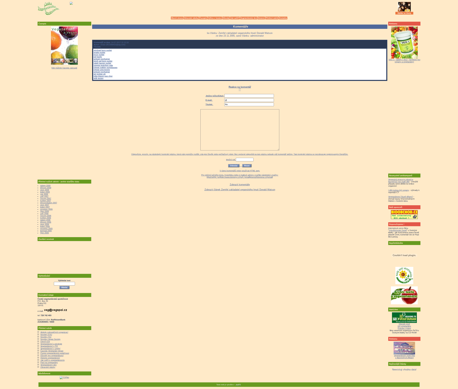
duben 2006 (45, 220)
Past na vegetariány (49, 362)
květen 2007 (45, 201)
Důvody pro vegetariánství (52, 355)
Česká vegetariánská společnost (54, 353)
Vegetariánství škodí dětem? (400, 197)
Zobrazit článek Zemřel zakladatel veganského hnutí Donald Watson (239, 189)
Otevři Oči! (45, 341)
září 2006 (44, 213)
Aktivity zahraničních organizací (54, 332)
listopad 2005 (46, 231)
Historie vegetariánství (50, 358)
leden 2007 (45, 207)
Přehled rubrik (272, 18)
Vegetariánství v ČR (49, 346)
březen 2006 (45, 222)
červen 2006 (45, 216)
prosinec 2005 (46, 228)
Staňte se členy (404, 13)
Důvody (226, 18)
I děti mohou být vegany (398, 190)
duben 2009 (45, 185)
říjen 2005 (44, 233)
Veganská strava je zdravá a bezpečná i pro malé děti (400, 180)
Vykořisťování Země (398, 230)
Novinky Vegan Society (50, 339)
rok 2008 (44, 194)
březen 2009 (45, 188)
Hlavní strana (177, 18)
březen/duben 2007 (48, 203)
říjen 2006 (44, 211)
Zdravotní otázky (191, 18)
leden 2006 (45, 226)
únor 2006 (44, 224)
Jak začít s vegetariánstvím (52, 360)
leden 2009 (45, 192)
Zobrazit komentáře (240, 184)
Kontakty (283, 18)
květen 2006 (45, 218)
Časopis (203, 18)
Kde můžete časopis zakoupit (64, 68)
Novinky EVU (46, 334)
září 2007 (44, 196)
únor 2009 (44, 190)
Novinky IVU (45, 337)
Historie (261, 18)
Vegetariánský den (248, 18)
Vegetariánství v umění (50, 348)
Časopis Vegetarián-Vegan (51, 351)
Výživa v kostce (215, 18)
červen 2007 (45, 198)
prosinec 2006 (46, 209)
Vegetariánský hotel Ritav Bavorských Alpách (404, 356)
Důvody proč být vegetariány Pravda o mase (404, 326)
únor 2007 (44, 205)
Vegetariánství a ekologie (51, 344)
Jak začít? (234, 18)
